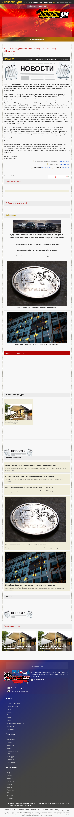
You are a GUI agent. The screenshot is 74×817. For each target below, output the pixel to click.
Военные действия (14, 703)
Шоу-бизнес (11, 762)
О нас (14, 809)
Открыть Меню (38, 39)
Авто (9, 709)
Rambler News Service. (64, 161)
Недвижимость (12, 751)
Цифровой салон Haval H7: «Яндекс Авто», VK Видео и (36, 234)
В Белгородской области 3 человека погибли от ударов (37, 250)
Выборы (10, 799)
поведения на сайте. (46, 167)
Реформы (10, 790)
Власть (9, 784)
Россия (9, 775)
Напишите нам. (65, 167)
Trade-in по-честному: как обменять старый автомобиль (36, 237)
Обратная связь (23, 809)
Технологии (11, 715)
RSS (43, 809)
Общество (11, 793)
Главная (8, 809)
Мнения (10, 796)
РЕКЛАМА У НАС (35, 809)
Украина (10, 778)
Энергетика (11, 729)
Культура (10, 757)
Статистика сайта (51, 809)
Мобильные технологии (15, 723)
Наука (9, 721)
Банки (9, 748)
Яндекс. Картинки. (64, 164)
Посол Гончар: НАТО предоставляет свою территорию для (37, 244)
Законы (9, 787)
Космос (9, 718)
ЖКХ (8, 754)
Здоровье (10, 726)
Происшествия (12, 706)
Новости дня (36, 55)
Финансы (10, 745)
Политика (45, 55)
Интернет (10, 712)
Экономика (11, 739)
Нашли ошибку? (9, 176)
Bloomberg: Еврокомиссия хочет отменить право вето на (36, 344)
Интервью (11, 760)
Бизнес (9, 742)
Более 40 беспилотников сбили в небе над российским (36, 256)
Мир (8, 773)
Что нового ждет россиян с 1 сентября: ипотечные (36, 307)
